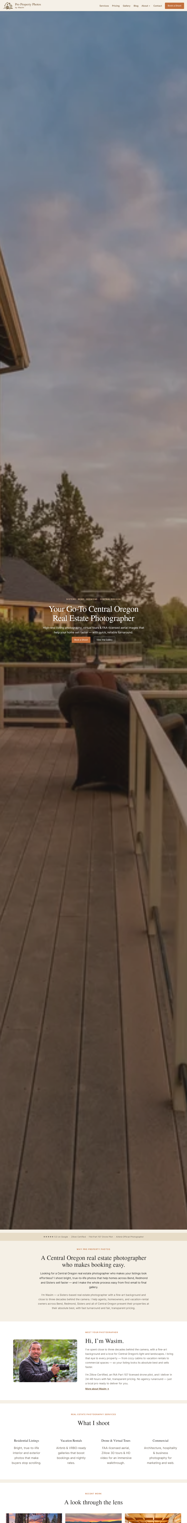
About (145, 5)
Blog (136, 5)
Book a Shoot (174, 5)
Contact (157, 5)
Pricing (116, 5)
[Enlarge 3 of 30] (177, 1517)
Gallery (126, 5)
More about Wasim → (97, 1388)
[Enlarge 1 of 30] (58, 1517)
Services (104, 5)
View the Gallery (104, 639)
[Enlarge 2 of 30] (117, 1517)
